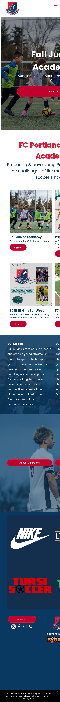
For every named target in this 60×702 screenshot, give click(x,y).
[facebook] (19, 627)
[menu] (56, 5)
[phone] (30, 627)
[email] (24, 627)
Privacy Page (28, 698)
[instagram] (13, 627)
